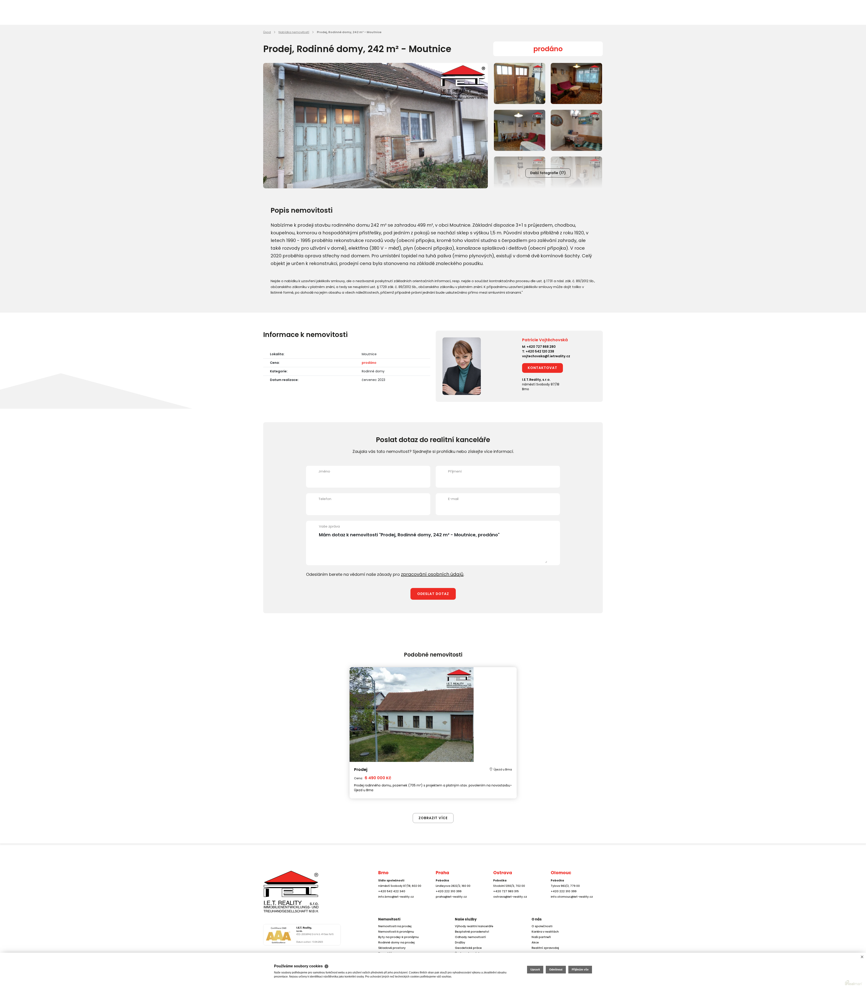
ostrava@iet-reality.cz (509, 905)
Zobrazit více (433, 808)
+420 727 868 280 (541, 346)
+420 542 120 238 (540, 351)
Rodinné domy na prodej (395, 942)
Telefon (324, 498)
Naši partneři (540, 937)
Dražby (459, 942)
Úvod (267, 32)
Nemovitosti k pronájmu (395, 932)
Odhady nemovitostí (469, 937)
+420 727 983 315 (505, 899)
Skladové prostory (390, 948)
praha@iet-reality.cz (450, 905)
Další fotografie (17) (548, 173)
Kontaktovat (542, 367)
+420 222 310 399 (447, 899)
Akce (535, 942)
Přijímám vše (580, 969)
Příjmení (455, 471)
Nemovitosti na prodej (393, 926)
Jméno (324, 471)
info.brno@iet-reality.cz (394, 905)
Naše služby (466, 919)
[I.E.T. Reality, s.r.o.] (285, 895)
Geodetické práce (467, 948)
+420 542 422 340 (390, 899)
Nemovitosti (389, 919)
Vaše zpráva (329, 526)
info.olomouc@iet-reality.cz (570, 905)
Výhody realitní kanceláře (472, 926)
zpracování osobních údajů (428, 574)
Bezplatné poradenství (471, 932)
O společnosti (541, 926)
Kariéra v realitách (544, 932)
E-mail (453, 498)
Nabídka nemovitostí (294, 32)
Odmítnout (555, 969)
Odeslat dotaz (433, 593)
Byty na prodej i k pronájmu (397, 937)
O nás (537, 919)
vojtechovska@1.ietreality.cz (546, 356)
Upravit (535, 969)
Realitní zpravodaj (544, 948)
